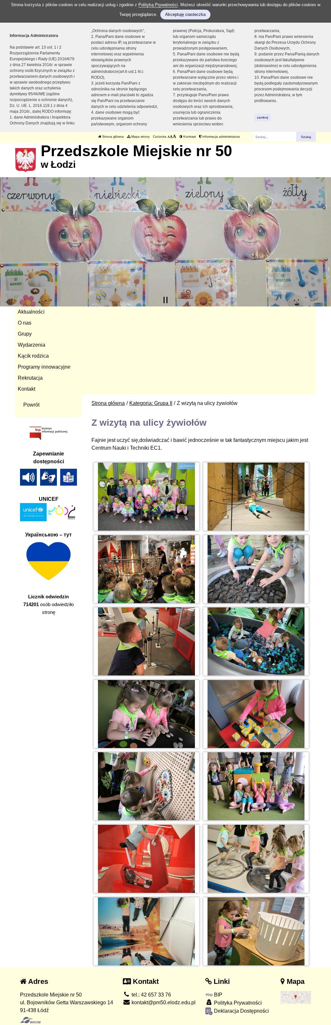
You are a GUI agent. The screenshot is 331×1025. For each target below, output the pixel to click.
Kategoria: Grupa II (150, 403)
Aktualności (31, 312)
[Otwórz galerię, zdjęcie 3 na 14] (146, 569)
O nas (24, 323)
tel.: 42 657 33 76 (150, 994)
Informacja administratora (220, 136)
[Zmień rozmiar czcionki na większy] (171, 136)
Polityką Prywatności (158, 4)
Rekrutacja (30, 378)
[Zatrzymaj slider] (165, 300)
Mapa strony (140, 136)
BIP (217, 994)
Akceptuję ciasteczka (185, 14)
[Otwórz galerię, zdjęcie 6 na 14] (256, 641)
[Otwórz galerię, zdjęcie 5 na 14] (146, 641)
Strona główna (112, 136)
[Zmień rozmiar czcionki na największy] (174, 136)
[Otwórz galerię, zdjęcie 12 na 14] (256, 859)
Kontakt (26, 389)
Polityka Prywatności (237, 1003)
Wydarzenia (31, 345)
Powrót (31, 405)
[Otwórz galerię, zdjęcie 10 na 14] (256, 786)
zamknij (262, 117)
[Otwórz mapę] (296, 997)
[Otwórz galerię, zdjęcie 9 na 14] (146, 786)
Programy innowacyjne (44, 367)
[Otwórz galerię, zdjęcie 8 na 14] (256, 714)
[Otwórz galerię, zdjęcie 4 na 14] (256, 569)
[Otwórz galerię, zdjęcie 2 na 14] (256, 497)
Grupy (25, 334)
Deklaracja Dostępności (241, 1011)
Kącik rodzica (33, 356)
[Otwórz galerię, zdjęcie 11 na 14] (146, 859)
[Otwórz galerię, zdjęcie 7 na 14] (146, 714)
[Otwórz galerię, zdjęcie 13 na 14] (146, 931)
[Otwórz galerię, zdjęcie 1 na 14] (146, 497)
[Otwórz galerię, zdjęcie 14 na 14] (256, 931)
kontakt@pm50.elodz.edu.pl (163, 1002)
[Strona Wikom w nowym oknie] (30, 1020)
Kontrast (189, 136)
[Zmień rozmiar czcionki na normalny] (168, 136)
